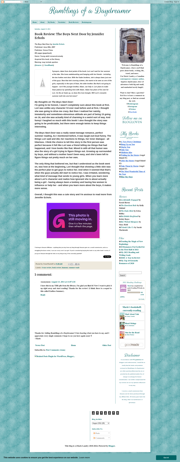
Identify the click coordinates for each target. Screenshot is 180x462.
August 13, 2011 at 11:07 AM (63, 281)
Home (35, 22)
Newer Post (40, 345)
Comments (99, 438)
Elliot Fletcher (130, 335)
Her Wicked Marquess (129, 221)
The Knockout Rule (129, 205)
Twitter (133, 109)
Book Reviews (73, 22)
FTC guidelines (137, 359)
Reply (43, 294)
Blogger (111, 445)
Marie (129, 286)
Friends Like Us (127, 227)
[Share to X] (74, 264)
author (141, 79)
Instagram (133, 106)
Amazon (38, 65)
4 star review (46, 267)
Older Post (106, 345)
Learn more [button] (84, 457)
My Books (51, 22)
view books (141, 299)
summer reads (74, 267)
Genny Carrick (131, 316)
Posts (97, 433)
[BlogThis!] (71, 264)
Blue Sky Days (127, 176)
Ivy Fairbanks (130, 325)
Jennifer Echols (58, 44)
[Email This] (69, 264)
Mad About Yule (132, 314)
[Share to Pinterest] (78, 264)
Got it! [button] (166, 458)
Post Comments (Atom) (55, 349)
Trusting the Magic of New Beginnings (131, 242)
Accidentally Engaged (129, 199)
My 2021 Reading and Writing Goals (129, 253)
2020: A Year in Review (130, 257)
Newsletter (61, 22)
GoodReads (48, 65)
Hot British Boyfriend (129, 216)
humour (65, 267)
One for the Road (132, 332)
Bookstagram (86, 22)
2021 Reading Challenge (132, 282)
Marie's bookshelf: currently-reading (132, 308)
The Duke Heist (127, 210)
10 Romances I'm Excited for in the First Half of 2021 (132, 248)
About (42, 22)
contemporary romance (129, 79)
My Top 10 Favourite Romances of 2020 (128, 262)
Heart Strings (130, 323)
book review (56, 267)
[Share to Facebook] (76, 264)
